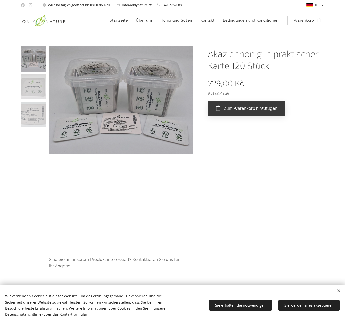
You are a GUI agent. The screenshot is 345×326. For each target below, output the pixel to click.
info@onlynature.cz (137, 5)
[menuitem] (120, 20)
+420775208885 (173, 5)
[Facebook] (23, 5)
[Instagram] (30, 5)
